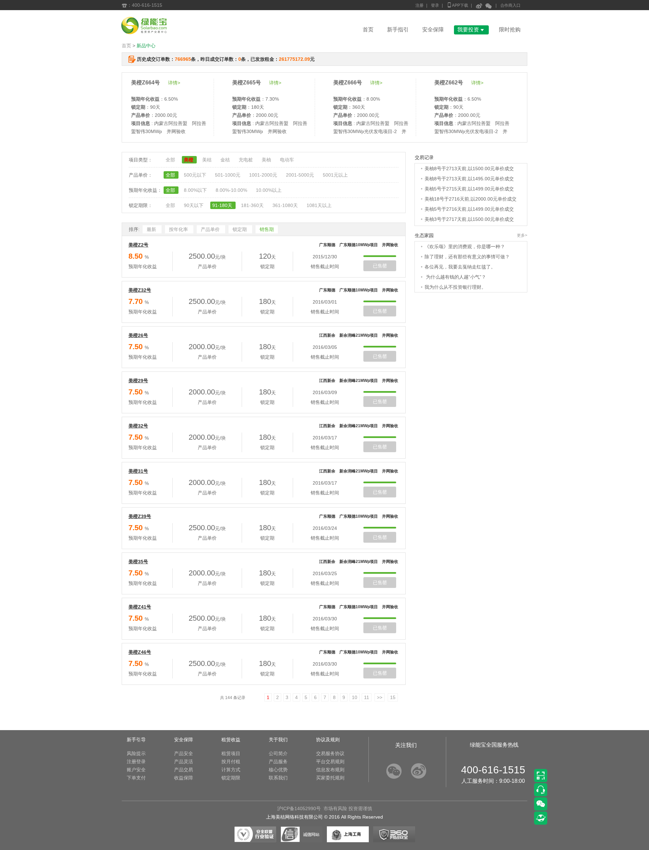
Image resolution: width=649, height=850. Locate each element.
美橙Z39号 (139, 516)
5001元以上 (335, 175)
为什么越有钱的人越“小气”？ (455, 277)
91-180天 (223, 205)
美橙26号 (138, 335)
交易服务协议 (330, 753)
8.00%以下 (196, 190)
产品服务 (278, 761)
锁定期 (240, 229)
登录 (435, 5)
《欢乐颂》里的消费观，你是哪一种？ (465, 246)
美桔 (207, 159)
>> (379, 697)
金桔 (225, 159)
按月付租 (230, 761)
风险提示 (136, 753)
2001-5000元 (300, 175)
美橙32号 (138, 426)
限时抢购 (510, 29)
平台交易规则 (330, 761)
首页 (368, 29)
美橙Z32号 (139, 290)
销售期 (267, 229)
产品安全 (183, 753)
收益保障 (183, 777)
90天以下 (194, 205)
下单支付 (136, 777)
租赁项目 (230, 753)
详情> (174, 82)
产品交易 (183, 769)
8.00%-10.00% (232, 190)
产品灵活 (183, 761)
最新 (152, 229)
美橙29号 (138, 380)
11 (366, 697)
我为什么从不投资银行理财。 (455, 287)
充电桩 (246, 159)
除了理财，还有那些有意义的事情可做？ (467, 256)
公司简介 (278, 753)
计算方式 (230, 769)
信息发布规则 (330, 769)
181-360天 (253, 205)
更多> (522, 235)
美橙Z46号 (139, 652)
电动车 (287, 159)
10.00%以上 (269, 190)
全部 (171, 159)
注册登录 (136, 761)
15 (392, 697)
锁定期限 (230, 777)
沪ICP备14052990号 (299, 808)
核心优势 (278, 769)
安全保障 (433, 29)
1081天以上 (319, 205)
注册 (419, 5)
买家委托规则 (330, 777)
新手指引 (398, 29)
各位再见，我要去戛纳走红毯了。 (460, 266)
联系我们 (278, 777)
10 (354, 697)
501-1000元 (228, 175)
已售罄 (380, 265)
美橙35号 (138, 561)
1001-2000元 (264, 175)
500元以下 (196, 175)
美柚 (267, 159)
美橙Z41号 (139, 607)
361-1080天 (285, 205)
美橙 (189, 159)
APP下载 (457, 5)
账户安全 (136, 769)
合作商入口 (510, 5)
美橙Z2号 (138, 245)
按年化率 (179, 229)
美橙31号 (138, 471)
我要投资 (471, 29)
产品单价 (211, 229)
